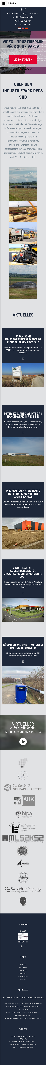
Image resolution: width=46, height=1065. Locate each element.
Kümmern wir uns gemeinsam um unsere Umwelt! (23, 1018)
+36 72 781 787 (24, 21)
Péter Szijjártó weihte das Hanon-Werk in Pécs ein (23, 1004)
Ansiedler (23, 971)
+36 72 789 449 (24, 25)
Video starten (23, 59)
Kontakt (23, 979)
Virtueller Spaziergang (23, 727)
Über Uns (23, 965)
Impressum (23, 941)
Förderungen (23, 977)
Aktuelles (23, 974)
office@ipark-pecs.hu (24, 17)
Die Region (23, 968)
